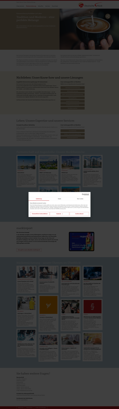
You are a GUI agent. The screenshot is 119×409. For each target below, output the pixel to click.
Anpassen (58, 213)
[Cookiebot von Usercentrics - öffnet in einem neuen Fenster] (83, 195)
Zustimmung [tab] (39, 198)
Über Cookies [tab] (80, 198)
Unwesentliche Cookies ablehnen (40, 213)
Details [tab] (59, 198)
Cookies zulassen (79, 213)
